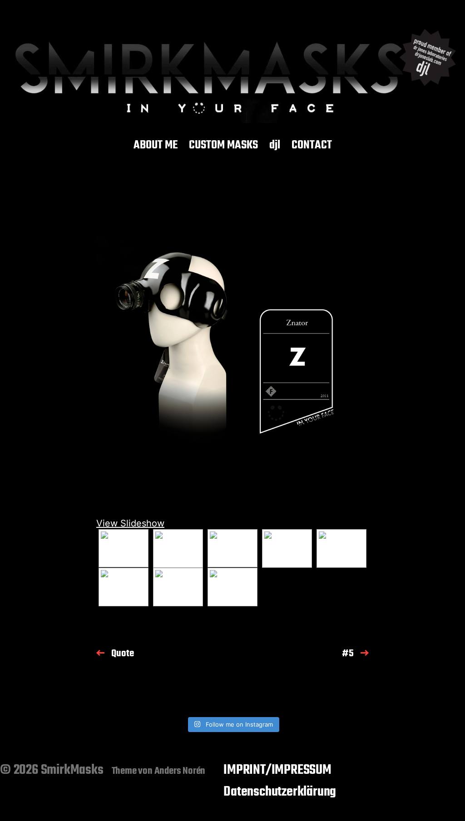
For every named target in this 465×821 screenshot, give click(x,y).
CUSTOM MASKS (223, 145)
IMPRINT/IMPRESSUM (277, 770)
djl (274, 145)
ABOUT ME (156, 145)
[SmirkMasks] (232, 71)
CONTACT (312, 145)
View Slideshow (130, 523)
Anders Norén (180, 771)
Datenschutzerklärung (279, 792)
